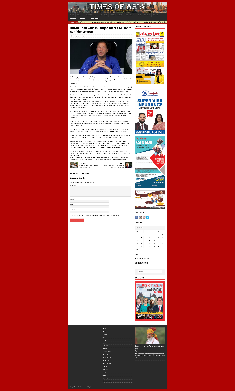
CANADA (105, 334)
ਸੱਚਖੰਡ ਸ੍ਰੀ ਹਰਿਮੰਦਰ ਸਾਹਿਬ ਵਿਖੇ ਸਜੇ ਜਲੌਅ (141, 22)
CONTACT (105, 378)
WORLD (112, 36)
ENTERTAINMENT (116, 15)
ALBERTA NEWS (91, 15)
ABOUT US (105, 375)
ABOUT (82, 19)
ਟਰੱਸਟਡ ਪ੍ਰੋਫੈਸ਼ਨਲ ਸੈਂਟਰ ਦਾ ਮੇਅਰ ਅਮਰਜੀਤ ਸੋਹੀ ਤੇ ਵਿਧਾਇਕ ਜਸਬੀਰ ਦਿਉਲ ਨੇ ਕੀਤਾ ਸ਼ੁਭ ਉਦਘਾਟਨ (101, 22)
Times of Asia (88, 36)
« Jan (136, 254)
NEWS (79, 15)
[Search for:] (149, 271)
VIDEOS (155, 15)
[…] (136, 357)
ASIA (104, 337)
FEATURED (107, 36)
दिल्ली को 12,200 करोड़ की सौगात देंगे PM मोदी (149, 347)
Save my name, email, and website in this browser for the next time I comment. (95, 215)
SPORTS (105, 349)
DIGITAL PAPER (94, 19)
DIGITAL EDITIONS (144, 15)
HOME (72, 15)
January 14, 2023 (77, 36)
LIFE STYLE (103, 15)
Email (72, 204)
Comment (73, 185)
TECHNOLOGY (129, 15)
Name (72, 199)
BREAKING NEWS (99, 36)
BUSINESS (105, 346)
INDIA (104, 343)
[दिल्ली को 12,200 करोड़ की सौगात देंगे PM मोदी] (150, 343)
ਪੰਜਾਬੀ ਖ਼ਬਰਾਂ (73, 19)
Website (72, 210)
